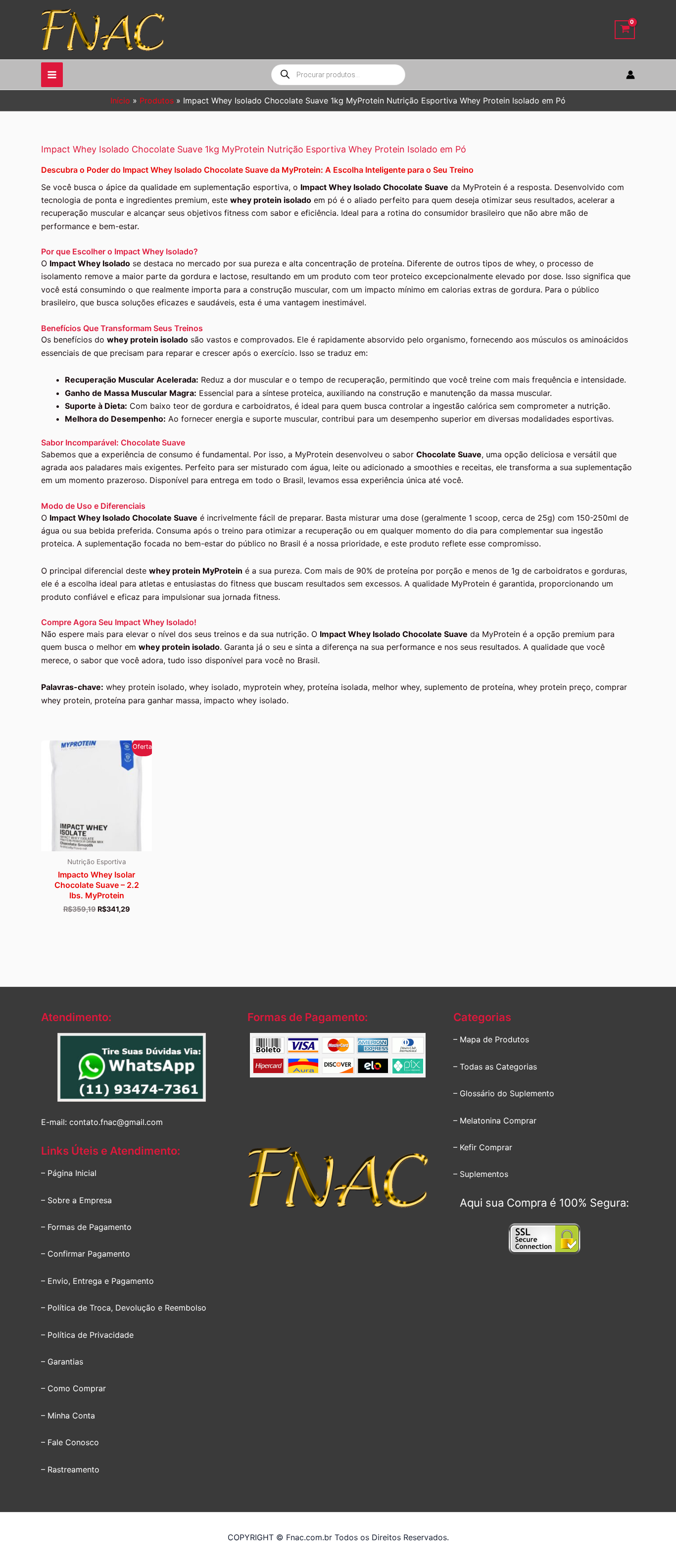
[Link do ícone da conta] (630, 74)
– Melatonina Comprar (494, 1120)
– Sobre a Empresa (76, 1200)
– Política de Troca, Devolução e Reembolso (123, 1308)
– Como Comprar (73, 1388)
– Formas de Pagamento (86, 1227)
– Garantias (62, 1362)
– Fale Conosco (70, 1442)
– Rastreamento (70, 1469)
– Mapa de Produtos (491, 1039)
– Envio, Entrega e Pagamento (97, 1281)
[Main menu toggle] (52, 74)
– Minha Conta (68, 1415)
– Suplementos (480, 1174)
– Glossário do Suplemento (503, 1093)
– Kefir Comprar (482, 1147)
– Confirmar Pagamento (85, 1254)
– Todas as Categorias (495, 1067)
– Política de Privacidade (87, 1335)
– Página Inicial (69, 1173)
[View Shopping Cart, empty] (625, 30)
